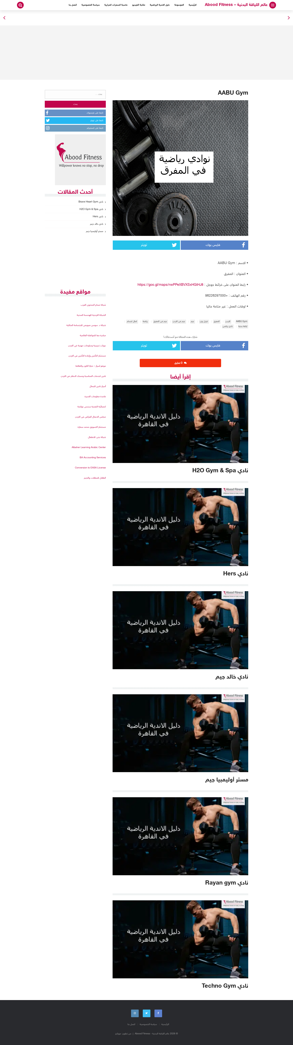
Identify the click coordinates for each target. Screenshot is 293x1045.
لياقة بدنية (242, 326)
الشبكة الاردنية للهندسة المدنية (91, 315)
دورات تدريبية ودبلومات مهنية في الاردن (87, 345)
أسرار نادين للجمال (98, 386)
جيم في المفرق (160, 321)
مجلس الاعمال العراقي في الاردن (90, 416)
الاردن (227, 321)
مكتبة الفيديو (138, 5)
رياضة (145, 321)
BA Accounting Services (93, 457)
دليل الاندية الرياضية (160, 5)
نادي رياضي (227, 326)
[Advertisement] (146, 52)
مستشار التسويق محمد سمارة (92, 427)
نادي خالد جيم (96, 224)
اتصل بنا (73, 5)
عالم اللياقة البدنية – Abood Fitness (236, 5)
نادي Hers (98, 216)
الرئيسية (193, 5)
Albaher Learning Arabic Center (89, 447)
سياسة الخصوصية (91, 5)
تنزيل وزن (204, 321)
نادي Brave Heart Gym (91, 201)
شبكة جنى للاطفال (97, 437)
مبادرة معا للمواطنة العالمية (93, 335)
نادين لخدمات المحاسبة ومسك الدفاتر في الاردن (83, 376)
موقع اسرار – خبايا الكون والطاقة (90, 366)
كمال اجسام (132, 321)
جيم (192, 321)
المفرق (217, 321)
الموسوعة (179, 5)
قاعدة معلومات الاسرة (95, 396)
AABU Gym (241, 321)
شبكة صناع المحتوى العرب (93, 305)
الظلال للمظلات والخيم (95, 478)
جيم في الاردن (179, 321)
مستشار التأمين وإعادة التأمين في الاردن (87, 355)
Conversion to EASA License (90, 467)
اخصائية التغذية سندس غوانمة (91, 406)
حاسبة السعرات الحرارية (116, 5)
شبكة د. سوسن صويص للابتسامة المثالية (86, 325)
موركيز (118, 1033)
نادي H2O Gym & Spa (91, 209)
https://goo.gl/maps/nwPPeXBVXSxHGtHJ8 (170, 285)
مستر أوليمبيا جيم (94, 231)
